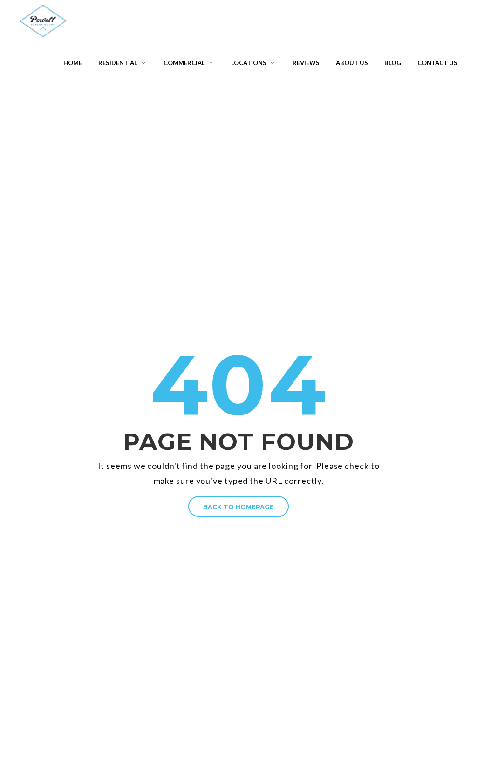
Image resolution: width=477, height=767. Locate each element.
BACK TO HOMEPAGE (238, 506)
